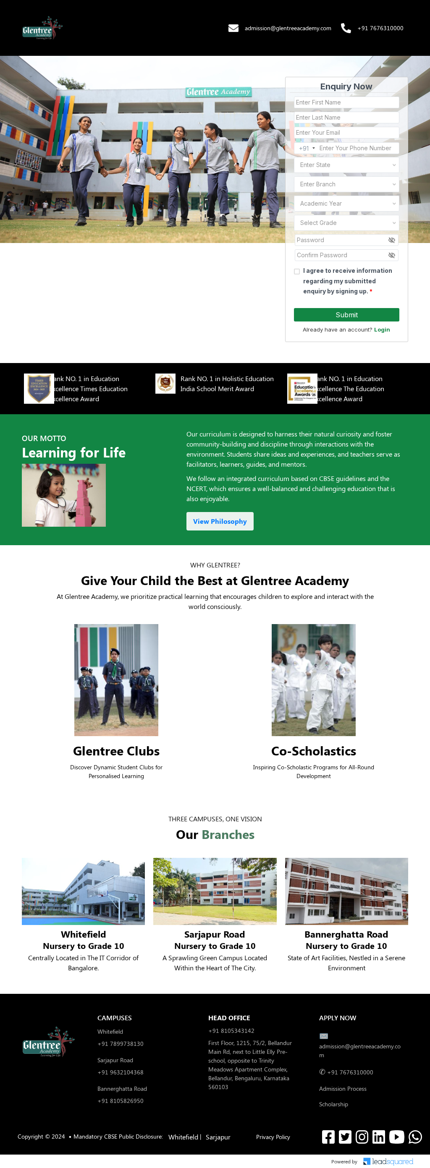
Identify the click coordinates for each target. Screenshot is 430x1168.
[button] (42, 27)
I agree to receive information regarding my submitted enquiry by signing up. (347, 281)
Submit (347, 315)
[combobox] (346, 165)
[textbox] (336, 165)
